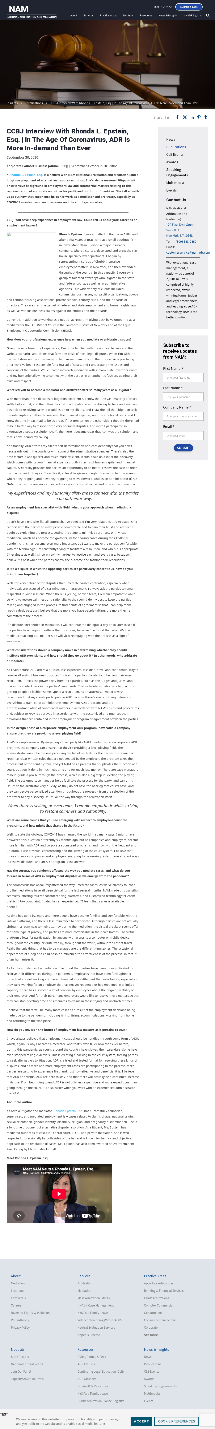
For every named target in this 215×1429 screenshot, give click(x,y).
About (73, 15)
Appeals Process (88, 1335)
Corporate (151, 1327)
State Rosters (20, 1356)
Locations (17, 1290)
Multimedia (175, 182)
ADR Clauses (86, 1364)
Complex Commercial (158, 1305)
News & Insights (168, 15)
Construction (153, 1313)
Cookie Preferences (176, 1421)
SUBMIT (183, 448)
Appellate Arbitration (158, 1283)
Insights (12, 103)
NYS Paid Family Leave (92, 1313)
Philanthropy (20, 1320)
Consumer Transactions (160, 1320)
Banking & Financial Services (164, 1290)
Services (88, 15)
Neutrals (128, 15)
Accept (141, 1421)
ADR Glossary (86, 1379)
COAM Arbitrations (156, 1298)
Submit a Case (189, 6)
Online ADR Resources (92, 1386)
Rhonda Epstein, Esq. (68, 1111)
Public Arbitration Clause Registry (100, 1401)
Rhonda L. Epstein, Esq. (26, 175)
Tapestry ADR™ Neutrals (27, 1379)
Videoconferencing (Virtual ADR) (99, 1320)
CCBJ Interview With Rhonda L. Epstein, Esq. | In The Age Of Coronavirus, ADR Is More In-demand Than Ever (124, 103)
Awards (172, 161)
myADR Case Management (95, 1305)
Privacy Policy (20, 1327)
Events (171, 190)
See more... (152, 1335)
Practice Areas (108, 15)
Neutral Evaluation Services (96, 1327)
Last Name (173, 388)
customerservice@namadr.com (188, 252)
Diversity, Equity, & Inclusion (30, 1313)
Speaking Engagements (160, 1386)
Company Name (177, 407)
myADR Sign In (192, 15)
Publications (34, 103)
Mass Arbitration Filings (93, 1298)
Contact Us (18, 1298)
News (170, 139)
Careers (16, 1305)
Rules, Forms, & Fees (91, 1356)
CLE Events (174, 154)
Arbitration (84, 1283)
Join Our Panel (21, 1371)
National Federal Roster (27, 1364)
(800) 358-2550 (163, 7)
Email (169, 426)
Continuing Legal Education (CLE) (100, 1371)
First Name (173, 368)
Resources (146, 15)
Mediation (18, 1283)
